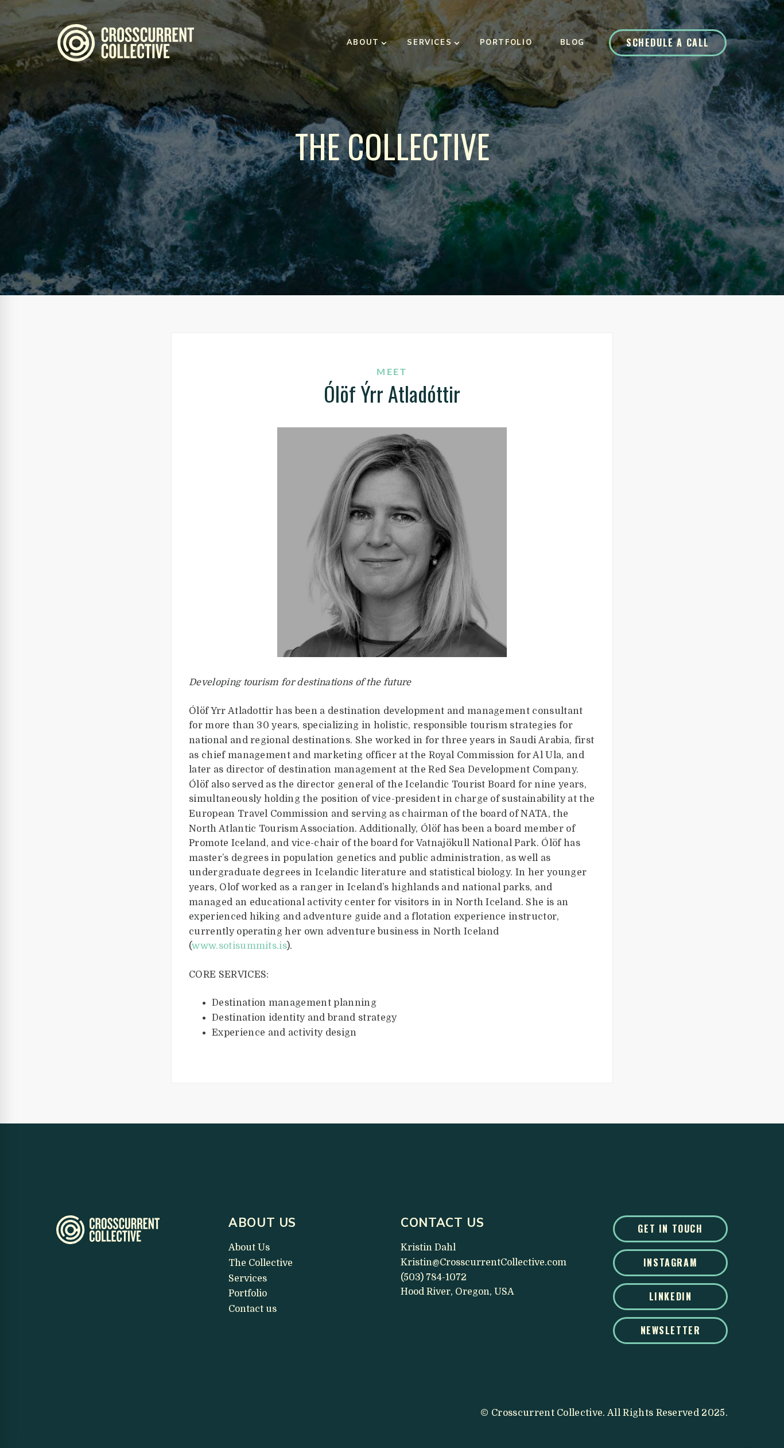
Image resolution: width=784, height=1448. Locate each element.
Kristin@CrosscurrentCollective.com (483, 1262)
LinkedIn (670, 1296)
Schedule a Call (667, 42)
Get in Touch (670, 1228)
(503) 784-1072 (434, 1277)
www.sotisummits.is (239, 946)
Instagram (670, 1262)
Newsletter (671, 1330)
